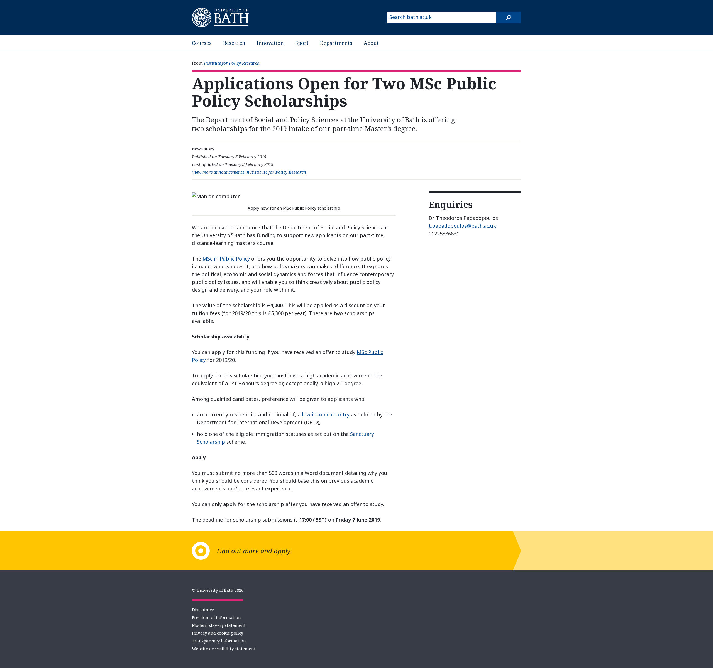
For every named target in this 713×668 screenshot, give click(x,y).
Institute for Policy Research (232, 63)
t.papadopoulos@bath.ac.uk (462, 225)
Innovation (270, 43)
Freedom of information (216, 617)
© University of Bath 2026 (217, 590)
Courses (202, 43)
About (371, 43)
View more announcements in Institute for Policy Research (249, 172)
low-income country (326, 414)
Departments (336, 43)
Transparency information (219, 641)
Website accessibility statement (224, 648)
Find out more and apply (253, 550)
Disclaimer (203, 609)
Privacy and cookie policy (217, 633)
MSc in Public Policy (226, 258)
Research (234, 43)
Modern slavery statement (219, 625)
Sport (302, 43)
